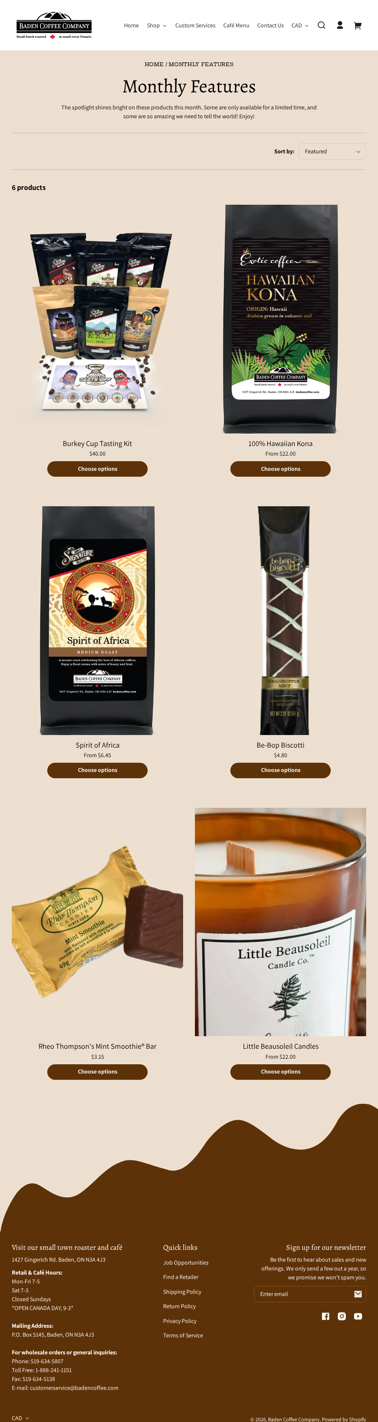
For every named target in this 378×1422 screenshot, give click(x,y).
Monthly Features (201, 65)
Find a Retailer (180, 1277)
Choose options (97, 469)
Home (154, 65)
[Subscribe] (358, 1294)
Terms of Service (183, 1335)
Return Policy (179, 1306)
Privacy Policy (179, 1321)
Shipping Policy (182, 1292)
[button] (321, 25)
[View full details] (97, 319)
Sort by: (284, 151)
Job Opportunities (186, 1262)
